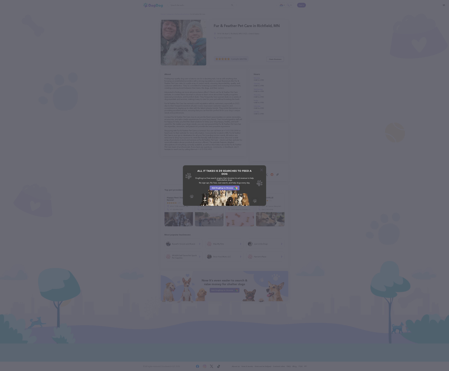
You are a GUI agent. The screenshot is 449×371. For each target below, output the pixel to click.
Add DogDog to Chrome (222, 188)
